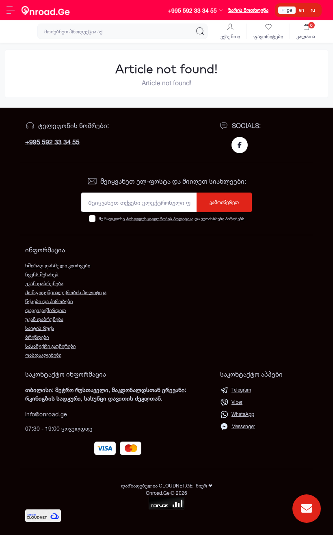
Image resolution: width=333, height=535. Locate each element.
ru (313, 10)
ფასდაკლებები (43, 355)
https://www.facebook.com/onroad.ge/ (239, 145)
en (301, 10)
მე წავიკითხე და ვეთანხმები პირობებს (171, 218)
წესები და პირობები (49, 301)
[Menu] (10, 10)
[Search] (200, 31)
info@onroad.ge (46, 414)
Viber (236, 402)
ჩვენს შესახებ (41, 274)
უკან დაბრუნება (44, 283)
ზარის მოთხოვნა (248, 10)
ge (289, 10)
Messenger (243, 426)
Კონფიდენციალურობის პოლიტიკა (159, 218)
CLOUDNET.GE (176, 486)
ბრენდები (37, 337)
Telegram (241, 390)
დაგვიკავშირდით (45, 310)
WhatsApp (242, 414)
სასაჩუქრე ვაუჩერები (50, 346)
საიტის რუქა (39, 328)
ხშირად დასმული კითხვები (57, 265)
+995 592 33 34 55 (52, 142)
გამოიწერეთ (224, 202)
